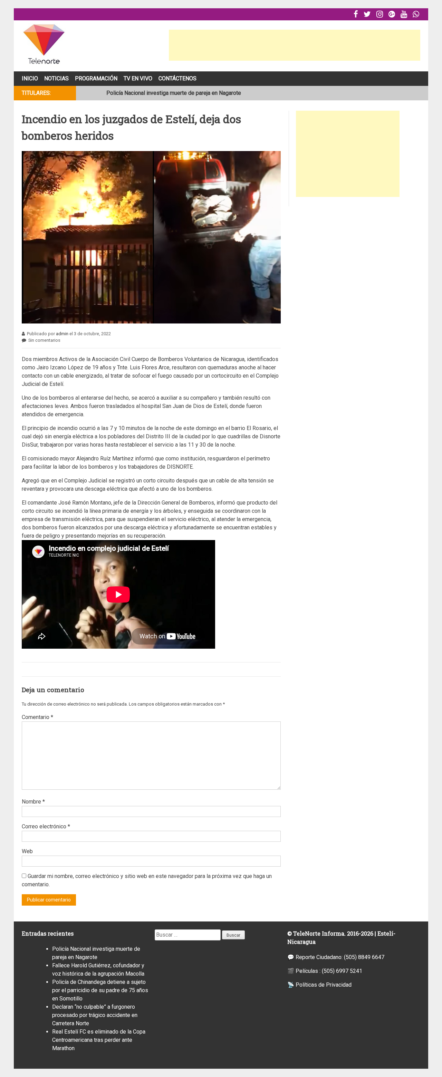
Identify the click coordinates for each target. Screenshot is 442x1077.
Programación (96, 78)
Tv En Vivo (138, 78)
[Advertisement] (294, 45)
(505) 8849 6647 (364, 957)
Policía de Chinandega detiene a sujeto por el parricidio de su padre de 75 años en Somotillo (100, 990)
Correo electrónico (46, 826)
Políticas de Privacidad (324, 984)
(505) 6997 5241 (342, 971)
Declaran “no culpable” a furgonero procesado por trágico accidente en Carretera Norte (94, 1015)
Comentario (37, 717)
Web (27, 851)
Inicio (30, 78)
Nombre (33, 801)
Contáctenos (177, 78)
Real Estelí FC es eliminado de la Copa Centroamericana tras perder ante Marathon (98, 1039)
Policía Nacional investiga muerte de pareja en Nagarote (173, 93)
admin (62, 333)
